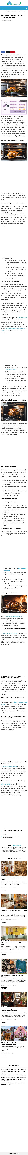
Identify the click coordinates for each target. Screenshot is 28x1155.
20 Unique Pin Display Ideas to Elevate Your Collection (13, 1077)
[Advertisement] (14, 36)
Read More (4, 922)
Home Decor (3, 972)
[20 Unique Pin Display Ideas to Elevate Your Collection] (14, 966)
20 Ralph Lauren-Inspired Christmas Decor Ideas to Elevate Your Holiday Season (14, 1009)
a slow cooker (22, 318)
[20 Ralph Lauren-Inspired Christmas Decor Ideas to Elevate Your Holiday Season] (14, 999)
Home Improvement (5, 940)
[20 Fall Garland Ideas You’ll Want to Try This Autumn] (14, 868)
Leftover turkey (6, 784)
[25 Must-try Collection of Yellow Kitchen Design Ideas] (14, 933)
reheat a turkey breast (10, 766)
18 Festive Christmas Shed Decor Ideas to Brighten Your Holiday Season (12, 1043)
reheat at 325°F (11, 370)
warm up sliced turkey (10, 633)
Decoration (3, 875)
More (18, 884)
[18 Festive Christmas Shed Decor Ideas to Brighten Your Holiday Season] (14, 1033)
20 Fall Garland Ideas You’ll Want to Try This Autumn (13, 1069)
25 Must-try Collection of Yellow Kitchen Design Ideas (13, 1075)
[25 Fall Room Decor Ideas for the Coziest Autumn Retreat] (14, 901)
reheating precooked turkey (13, 616)
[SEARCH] (26, 8)
